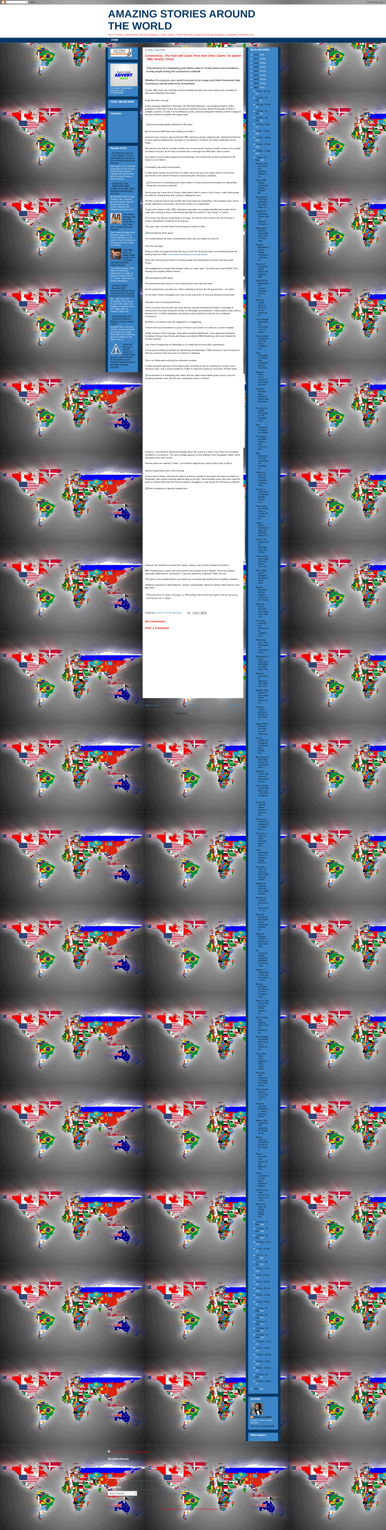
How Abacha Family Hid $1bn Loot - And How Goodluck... (262, 791)
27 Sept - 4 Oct (263, 1341)
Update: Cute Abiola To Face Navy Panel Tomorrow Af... (262, 696)
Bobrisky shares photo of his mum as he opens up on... (261, 307)
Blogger (221, 1509)
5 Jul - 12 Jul (262, 1275)
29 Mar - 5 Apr (263, 124)
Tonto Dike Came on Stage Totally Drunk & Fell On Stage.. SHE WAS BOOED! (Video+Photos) (122, 257)
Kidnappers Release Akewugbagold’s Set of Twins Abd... (262, 234)
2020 (256, 87)
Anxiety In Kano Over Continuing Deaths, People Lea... (262, 495)
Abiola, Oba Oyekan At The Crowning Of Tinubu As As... (262, 1126)
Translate (130, 1497)
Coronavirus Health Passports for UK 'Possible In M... (262, 414)
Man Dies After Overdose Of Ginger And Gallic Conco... (262, 1079)
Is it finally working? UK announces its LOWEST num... (262, 628)
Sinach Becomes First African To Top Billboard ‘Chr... (262, 1161)
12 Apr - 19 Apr (263, 137)
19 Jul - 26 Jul (263, 1288)
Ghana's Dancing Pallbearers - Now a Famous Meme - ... (262, 1109)
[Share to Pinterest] (205, 612)
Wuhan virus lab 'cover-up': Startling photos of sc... (262, 169)
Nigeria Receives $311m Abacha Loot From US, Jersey (262, 593)
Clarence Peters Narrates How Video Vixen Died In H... (262, 610)
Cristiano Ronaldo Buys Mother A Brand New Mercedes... (262, 396)
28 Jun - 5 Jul (262, 1268)
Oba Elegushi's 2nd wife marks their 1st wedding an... (262, 461)
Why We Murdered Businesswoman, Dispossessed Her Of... (262, 922)
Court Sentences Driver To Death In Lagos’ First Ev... (262, 856)
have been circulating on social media (187, 254)
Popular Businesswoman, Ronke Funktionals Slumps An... (262, 252)
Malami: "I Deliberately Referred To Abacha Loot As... (262, 974)
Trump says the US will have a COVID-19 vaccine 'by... (262, 512)
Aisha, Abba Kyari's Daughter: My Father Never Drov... (262, 576)
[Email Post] (188, 613)
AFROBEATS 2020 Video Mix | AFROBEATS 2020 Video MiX (262, 662)
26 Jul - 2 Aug (263, 1295)
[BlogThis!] (196, 612)
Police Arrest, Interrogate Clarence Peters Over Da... (262, 561)
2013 (256, 58)
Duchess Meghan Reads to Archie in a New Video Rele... (262, 940)
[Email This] (193, 612)
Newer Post (151, 705)
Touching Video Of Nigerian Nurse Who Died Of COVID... (262, 873)
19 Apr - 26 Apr (263, 144)
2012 (256, 54)
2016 (256, 71)
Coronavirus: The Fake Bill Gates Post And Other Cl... (262, 202)
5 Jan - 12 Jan (263, 91)
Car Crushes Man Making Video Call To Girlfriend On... (262, 1025)
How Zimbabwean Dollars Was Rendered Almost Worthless (262, 360)
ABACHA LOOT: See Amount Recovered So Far (262, 776)
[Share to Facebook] (202, 612)
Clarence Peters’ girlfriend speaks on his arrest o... (262, 713)
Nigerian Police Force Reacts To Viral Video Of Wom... (262, 378)
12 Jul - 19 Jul (263, 1281)
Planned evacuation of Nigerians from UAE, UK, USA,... (262, 679)
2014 (256, 63)
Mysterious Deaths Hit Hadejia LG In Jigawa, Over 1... (262, 824)
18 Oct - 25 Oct (263, 1354)
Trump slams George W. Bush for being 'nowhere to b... (262, 342)
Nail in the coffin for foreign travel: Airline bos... (261, 1210)
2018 (256, 79)
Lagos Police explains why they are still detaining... (262, 728)
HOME (114, 40)
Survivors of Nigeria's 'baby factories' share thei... (261, 839)
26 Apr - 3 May (263, 151)
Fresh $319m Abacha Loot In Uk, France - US (262, 1094)
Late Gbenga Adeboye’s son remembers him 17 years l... (262, 325)
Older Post (235, 705)
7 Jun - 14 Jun (263, 1248)
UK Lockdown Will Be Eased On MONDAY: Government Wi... (262, 958)
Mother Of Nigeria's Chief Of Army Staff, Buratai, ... (262, 888)
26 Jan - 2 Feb (263, 104)
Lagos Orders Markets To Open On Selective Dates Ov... (262, 529)
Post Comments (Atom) (199, 713)
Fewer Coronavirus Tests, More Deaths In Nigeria (262, 1179)
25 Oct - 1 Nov (263, 1361)
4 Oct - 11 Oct (263, 1348)
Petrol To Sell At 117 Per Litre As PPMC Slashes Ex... (262, 1007)
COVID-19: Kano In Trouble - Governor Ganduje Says (261, 478)
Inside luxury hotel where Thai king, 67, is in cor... (262, 1195)
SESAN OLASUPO (263, 1417)
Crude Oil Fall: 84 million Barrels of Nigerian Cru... (261, 808)
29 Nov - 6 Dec (263, 1381)
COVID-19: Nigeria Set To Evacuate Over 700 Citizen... (262, 545)
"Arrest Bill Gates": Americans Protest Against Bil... (262, 186)
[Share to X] (199, 612)
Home (193, 705)
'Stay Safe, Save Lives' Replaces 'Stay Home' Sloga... (261, 1061)
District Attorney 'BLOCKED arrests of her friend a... (262, 1143)
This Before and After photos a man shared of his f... (261, 442)
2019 (256, 83)
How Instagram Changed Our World (262, 428)
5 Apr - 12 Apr (263, 131)
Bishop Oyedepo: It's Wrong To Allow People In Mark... (262, 990)
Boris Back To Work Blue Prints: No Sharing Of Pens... (262, 762)
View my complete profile (262, 1426)
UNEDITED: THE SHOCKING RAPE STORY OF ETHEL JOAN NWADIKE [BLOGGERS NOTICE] (122, 189)
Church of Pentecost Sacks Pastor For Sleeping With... (262, 270)
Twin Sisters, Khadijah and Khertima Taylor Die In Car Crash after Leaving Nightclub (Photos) (122, 222)
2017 (256, 75)
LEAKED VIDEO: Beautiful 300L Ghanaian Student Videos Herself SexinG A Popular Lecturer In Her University (122, 290)
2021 (256, 1389)
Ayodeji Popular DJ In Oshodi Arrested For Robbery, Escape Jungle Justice (122, 320)
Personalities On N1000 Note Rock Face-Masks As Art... (262, 1042)
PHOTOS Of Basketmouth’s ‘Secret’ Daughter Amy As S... (262, 288)
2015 (256, 67)
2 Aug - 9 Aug (262, 1301)
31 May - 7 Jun (263, 1242)
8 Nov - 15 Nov (263, 1368)
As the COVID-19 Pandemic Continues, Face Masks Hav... (262, 745)
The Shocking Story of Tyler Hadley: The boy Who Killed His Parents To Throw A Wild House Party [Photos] (122, 158)
